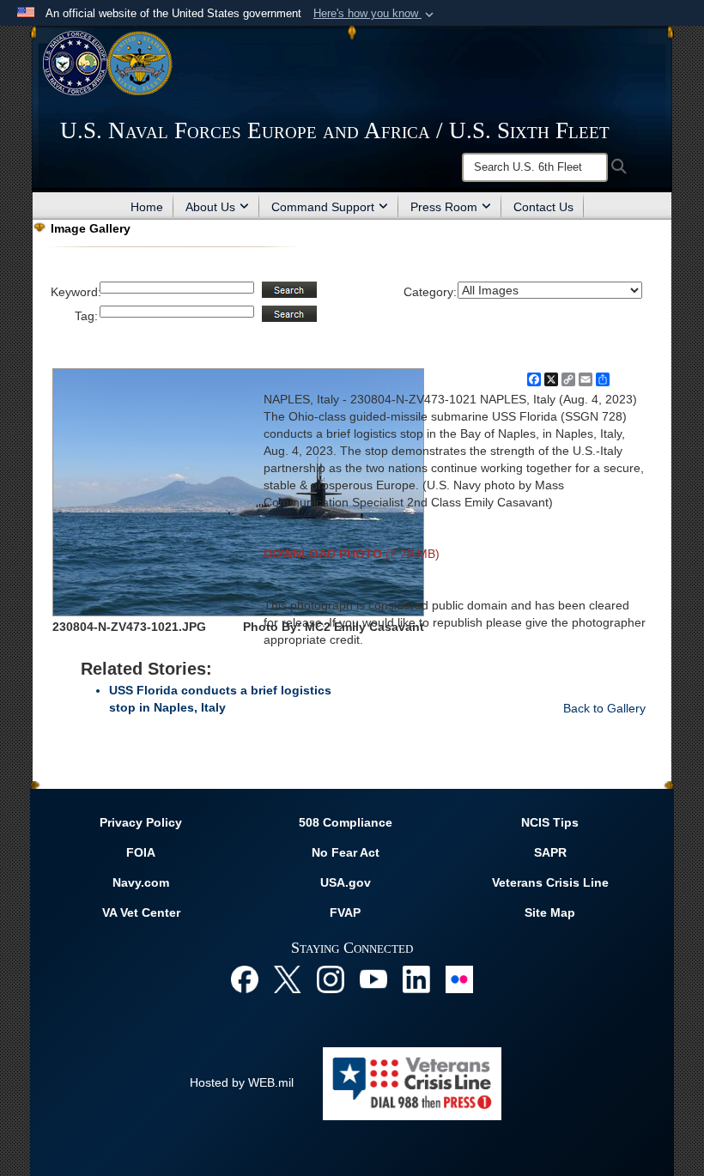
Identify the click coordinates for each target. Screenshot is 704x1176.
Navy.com (140, 882)
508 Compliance (345, 822)
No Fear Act (345, 852)
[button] (375, 13)
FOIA (140, 852)
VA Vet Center (141, 912)
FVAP (345, 912)
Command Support (322, 207)
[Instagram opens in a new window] (330, 978)
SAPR (550, 852)
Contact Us (543, 207)
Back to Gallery (604, 708)
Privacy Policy (141, 822)
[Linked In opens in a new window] (416, 978)
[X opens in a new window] (287, 978)
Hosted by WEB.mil (242, 1082)
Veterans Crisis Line (550, 882)
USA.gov (345, 882)
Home (146, 207)
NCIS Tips (550, 822)
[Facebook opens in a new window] (244, 978)
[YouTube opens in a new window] (373, 978)
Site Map (550, 912)
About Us (210, 207)
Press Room (443, 207)
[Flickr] (459, 978)
